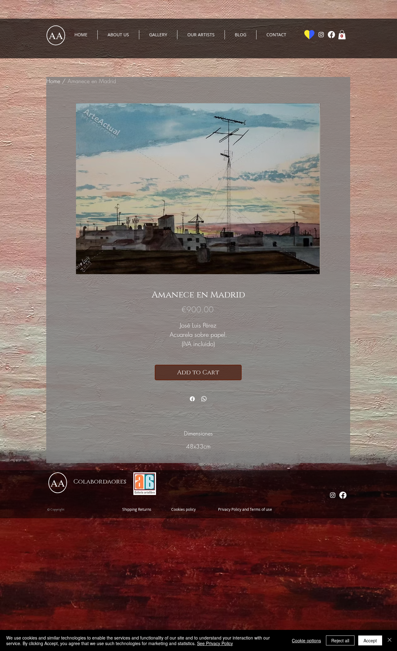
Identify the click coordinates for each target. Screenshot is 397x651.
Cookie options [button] (306, 640)
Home (53, 81)
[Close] (389, 640)
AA (56, 35)
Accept (370, 640)
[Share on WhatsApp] (204, 399)
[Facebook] (331, 34)
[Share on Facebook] (192, 399)
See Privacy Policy (215, 643)
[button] (342, 34)
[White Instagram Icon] (321, 34)
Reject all (340, 640)
